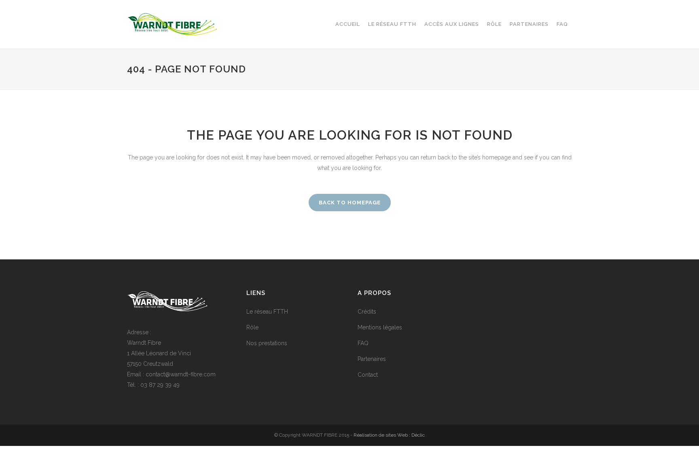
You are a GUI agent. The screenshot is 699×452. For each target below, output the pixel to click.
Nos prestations (266, 343)
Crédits (367, 311)
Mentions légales (380, 327)
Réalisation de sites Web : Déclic (389, 435)
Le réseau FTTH (267, 311)
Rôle (252, 327)
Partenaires (372, 359)
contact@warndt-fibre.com (181, 374)
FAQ (363, 343)
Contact (368, 374)
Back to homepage (350, 202)
